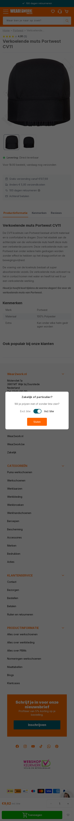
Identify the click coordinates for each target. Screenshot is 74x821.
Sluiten (37, 422)
